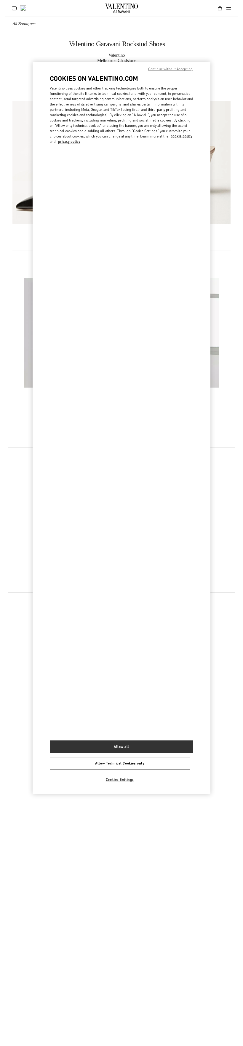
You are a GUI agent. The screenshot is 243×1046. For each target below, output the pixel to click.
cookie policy (181, 136)
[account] (14, 8)
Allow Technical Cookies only (119, 763)
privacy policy (69, 141)
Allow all (121, 746)
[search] (23, 8)
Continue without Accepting (170, 68)
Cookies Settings (120, 779)
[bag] (220, 8)
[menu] (229, 8)
